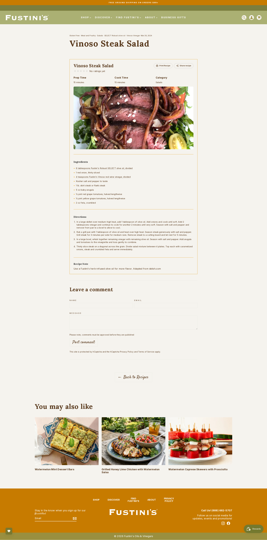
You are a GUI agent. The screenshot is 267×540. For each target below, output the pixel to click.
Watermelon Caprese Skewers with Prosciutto (198, 469)
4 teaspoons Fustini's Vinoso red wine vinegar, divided (103, 177)
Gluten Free (75, 36)
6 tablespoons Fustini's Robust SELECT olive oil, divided (104, 168)
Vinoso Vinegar (133, 36)
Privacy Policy (127, 352)
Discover (103, 17)
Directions (80, 216)
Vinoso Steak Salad (94, 65)
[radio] (75, 71)
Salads (100, 36)
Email (138, 300)
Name (73, 300)
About (150, 17)
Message (76, 313)
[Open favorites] (9, 531)
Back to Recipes (135, 377)
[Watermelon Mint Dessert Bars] (67, 441)
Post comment (83, 342)
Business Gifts (173, 17)
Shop (85, 17)
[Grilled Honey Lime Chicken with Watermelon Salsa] (133, 441)
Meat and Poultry (88, 36)
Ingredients (81, 161)
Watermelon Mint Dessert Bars (54, 469)
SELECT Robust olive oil (114, 36)
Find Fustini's (128, 17)
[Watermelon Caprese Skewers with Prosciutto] (200, 441)
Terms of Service (146, 352)
